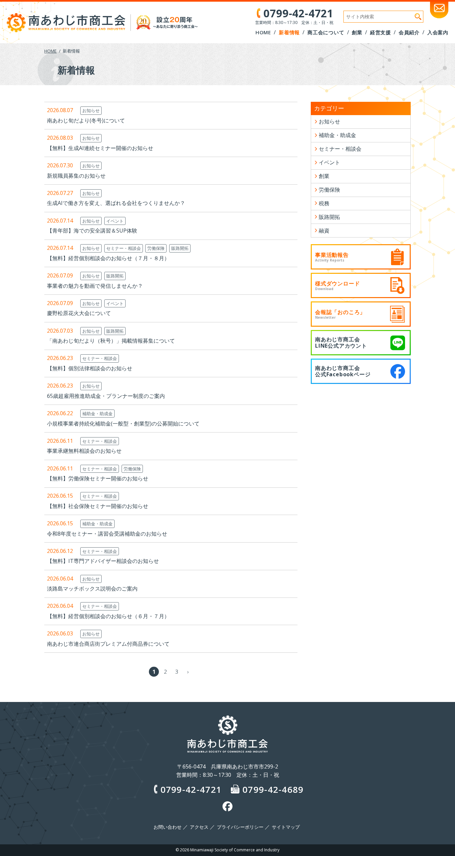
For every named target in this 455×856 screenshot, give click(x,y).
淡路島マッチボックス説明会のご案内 (92, 588)
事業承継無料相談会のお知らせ (84, 450)
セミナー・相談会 (123, 248)
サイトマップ (286, 827)
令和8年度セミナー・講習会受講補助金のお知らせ (107, 533)
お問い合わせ (168, 827)
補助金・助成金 (97, 414)
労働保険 (156, 248)
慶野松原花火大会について (79, 313)
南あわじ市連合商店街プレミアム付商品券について (108, 643)
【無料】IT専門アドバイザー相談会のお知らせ (103, 561)
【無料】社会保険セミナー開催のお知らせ (97, 506)
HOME (50, 51)
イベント (115, 221)
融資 (324, 230)
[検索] (418, 17)
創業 (324, 176)
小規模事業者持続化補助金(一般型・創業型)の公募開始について (123, 423)
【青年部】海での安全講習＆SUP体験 (92, 230)
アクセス (199, 827)
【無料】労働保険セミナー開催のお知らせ (97, 478)
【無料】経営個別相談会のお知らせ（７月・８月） (108, 258)
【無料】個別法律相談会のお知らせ (89, 368)
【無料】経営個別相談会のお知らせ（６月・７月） (108, 616)
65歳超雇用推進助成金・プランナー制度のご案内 (106, 396)
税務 (324, 203)
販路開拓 (180, 248)
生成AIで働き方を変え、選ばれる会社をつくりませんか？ (116, 203)
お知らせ (91, 110)
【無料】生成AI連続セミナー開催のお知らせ (100, 148)
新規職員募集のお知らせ (76, 175)
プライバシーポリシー (240, 827)
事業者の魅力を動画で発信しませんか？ (95, 285)
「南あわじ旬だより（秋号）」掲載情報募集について (111, 340)
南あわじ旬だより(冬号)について (86, 120)
